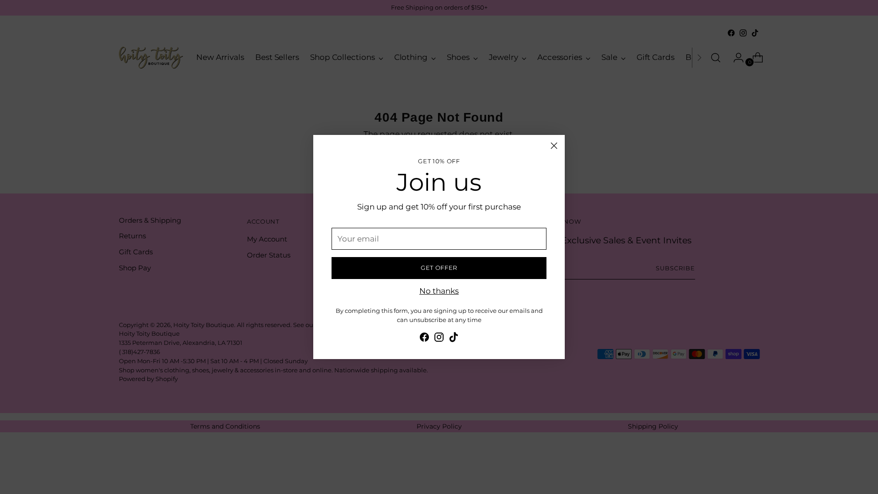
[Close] (554, 146)
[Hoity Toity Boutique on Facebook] (424, 339)
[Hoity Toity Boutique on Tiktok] (453, 339)
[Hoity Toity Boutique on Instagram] (439, 339)
